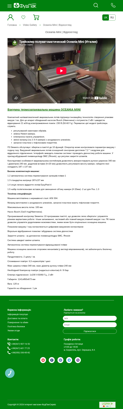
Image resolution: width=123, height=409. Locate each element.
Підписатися (90, 331)
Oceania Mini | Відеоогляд (57, 25)
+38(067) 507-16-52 (20, 344)
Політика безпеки (16, 326)
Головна (12, 25)
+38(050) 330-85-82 (20, 352)
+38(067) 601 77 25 (20, 348)
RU (112, 17)
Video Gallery (30, 25)
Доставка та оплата (17, 318)
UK (105, 17)
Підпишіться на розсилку (74, 313)
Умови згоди (14, 330)
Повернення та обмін (18, 322)
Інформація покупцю (18, 314)
